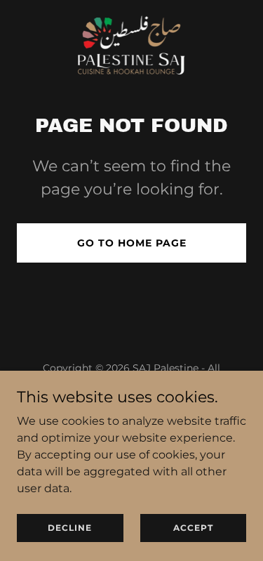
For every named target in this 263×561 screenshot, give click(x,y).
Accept (193, 527)
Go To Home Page (132, 243)
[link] (131, 42)
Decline (70, 527)
